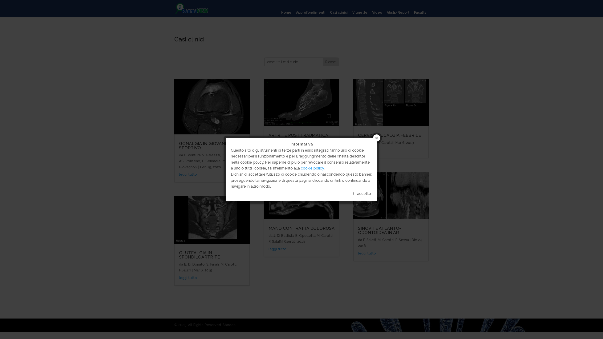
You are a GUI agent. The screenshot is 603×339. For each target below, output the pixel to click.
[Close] (376, 137)
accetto (364, 193)
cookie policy (312, 168)
